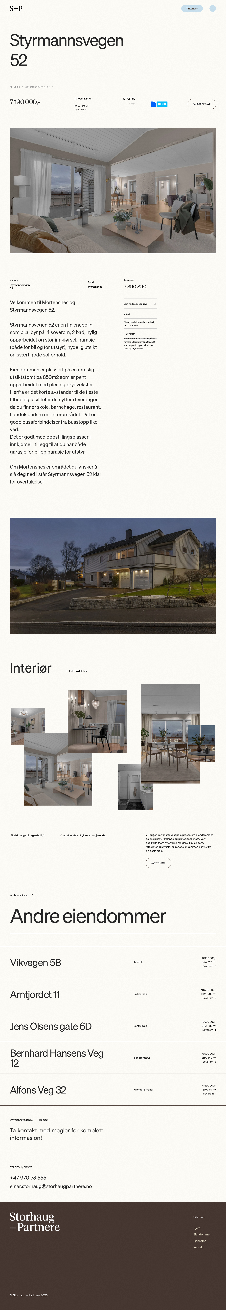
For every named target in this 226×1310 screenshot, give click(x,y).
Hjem (197, 1228)
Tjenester (199, 1241)
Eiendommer (202, 1234)
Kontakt (198, 1247)
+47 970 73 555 (28, 1178)
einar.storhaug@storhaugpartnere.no (51, 1186)
